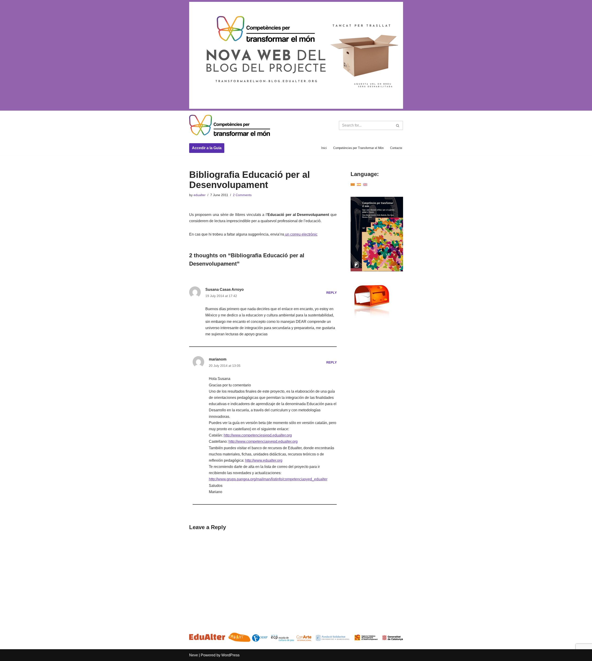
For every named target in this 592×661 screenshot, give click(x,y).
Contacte (396, 148)
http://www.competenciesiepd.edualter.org (258, 435)
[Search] (398, 125)
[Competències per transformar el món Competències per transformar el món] (229, 125)
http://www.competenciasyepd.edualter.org (263, 441)
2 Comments (242, 195)
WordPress (230, 655)
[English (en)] (365, 184)
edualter (200, 195)
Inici (324, 148)
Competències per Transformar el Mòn (358, 148)
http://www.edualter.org (263, 460)
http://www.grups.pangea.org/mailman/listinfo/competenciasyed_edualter (268, 479)
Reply (331, 292)
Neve (193, 655)
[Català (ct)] (353, 184)
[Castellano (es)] (359, 184)
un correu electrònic (301, 234)
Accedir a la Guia (207, 148)
